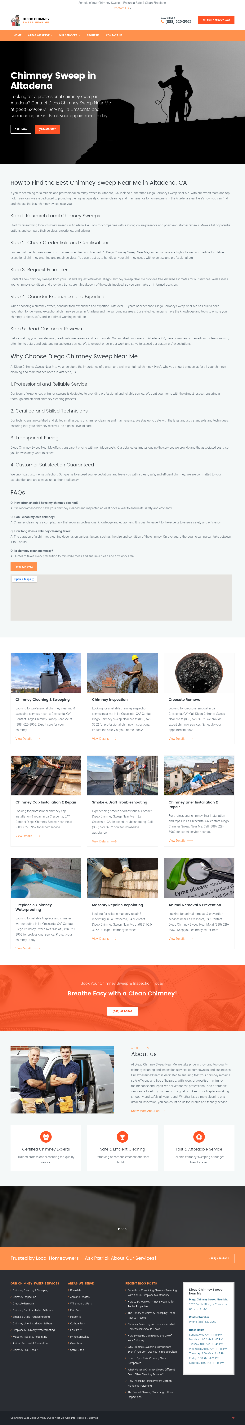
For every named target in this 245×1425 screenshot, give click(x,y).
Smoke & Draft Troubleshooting (31, 1316)
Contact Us (121, 8)
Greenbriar (76, 1343)
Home (17, 35)
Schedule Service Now (216, 20)
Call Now (21, 129)
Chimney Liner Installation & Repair (33, 1323)
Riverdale (75, 1290)
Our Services (68, 35)
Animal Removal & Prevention (30, 1343)
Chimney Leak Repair (25, 1350)
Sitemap (93, 1417)
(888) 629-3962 (178, 21)
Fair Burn (75, 1310)
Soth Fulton (77, 1350)
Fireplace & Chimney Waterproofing (34, 1330)
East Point (76, 1330)
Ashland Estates (80, 1297)
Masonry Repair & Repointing (30, 1336)
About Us (93, 35)
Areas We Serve (39, 35)
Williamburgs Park (81, 1303)
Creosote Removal (23, 1303)
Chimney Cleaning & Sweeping (30, 1290)
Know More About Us (145, 1111)
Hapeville (75, 1316)
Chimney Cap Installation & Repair (33, 1310)
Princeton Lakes (79, 1336)
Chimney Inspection (24, 1297)
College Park (77, 1323)
